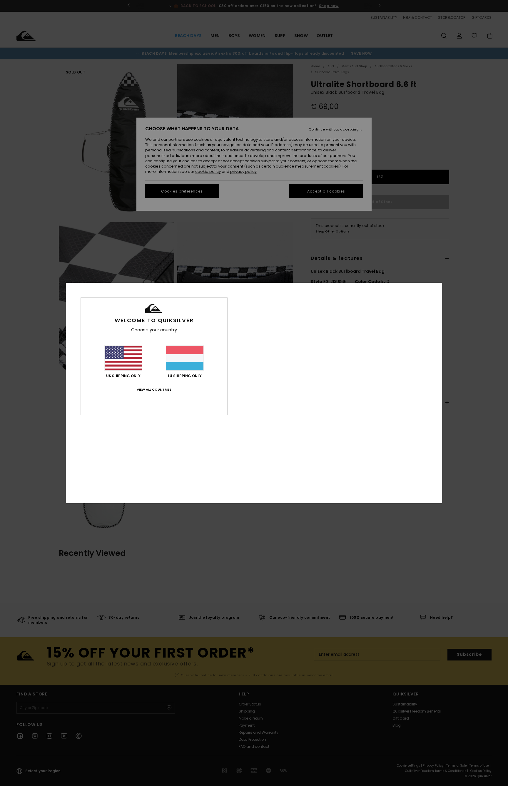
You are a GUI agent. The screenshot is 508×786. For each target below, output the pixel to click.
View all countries (154, 389)
